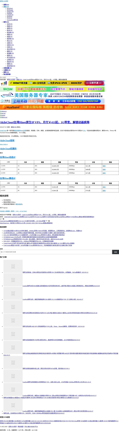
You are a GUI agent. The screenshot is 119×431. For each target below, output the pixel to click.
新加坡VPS (10, 32)
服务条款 (19, 204)
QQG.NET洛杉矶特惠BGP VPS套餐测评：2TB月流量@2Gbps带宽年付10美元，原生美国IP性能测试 (34, 235)
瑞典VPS (9, 64)
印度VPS (9, 47)
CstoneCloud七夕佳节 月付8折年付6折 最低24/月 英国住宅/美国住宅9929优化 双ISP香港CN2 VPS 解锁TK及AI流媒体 (38, 243)
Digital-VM (10, 11)
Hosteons (9, 18)
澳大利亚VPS (11, 49)
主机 (24, 130)
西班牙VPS (10, 61)
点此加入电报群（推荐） (7, 211)
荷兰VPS (9, 41)
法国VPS (9, 43)
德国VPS (9, 34)
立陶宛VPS (10, 59)
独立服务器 (95, 421)
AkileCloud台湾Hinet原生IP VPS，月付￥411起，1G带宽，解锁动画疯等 (44, 122)
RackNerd (10, 8)
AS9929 (47, 423)
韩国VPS (9, 26)
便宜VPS (19, 79)
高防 (27, 423)
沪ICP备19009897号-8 (31, 426)
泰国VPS (9, 55)
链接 (104, 166)
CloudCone (10, 14)
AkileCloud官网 (7, 140)
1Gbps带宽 (78, 421)
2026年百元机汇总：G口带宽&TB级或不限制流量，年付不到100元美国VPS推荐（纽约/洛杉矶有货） (34, 233)
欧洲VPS (9, 30)
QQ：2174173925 (21, 211)
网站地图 (20, 426)
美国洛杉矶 (59, 421)
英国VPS (9, 36)
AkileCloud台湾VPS (30, 217)
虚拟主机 (11, 423)
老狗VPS (4, 421)
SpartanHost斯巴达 (12, 20)
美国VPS (9, 28)
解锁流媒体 (17, 130)
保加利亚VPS (11, 66)
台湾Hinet (4, 157)
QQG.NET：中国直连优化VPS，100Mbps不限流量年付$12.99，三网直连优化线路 (28, 241)
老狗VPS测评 (4, 1)
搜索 (1, 249)
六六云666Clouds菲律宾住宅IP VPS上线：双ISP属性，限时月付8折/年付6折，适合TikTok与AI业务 (33, 239)
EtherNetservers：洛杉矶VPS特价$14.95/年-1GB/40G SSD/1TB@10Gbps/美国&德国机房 (26, 223)
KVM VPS (69, 421)
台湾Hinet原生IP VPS (67, 217)
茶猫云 (3, 423)
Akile (5, 217)
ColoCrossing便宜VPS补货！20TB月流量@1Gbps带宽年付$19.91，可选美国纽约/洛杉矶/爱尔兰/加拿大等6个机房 (37, 245)
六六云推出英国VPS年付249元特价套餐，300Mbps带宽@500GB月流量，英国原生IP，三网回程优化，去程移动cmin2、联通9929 (42, 231)
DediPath (9, 13)
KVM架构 (20, 423)
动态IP (12, 157)
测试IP (21, 421)
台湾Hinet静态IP (8, 178)
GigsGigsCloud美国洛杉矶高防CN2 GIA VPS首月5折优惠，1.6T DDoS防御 (22, 221)
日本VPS (9, 24)
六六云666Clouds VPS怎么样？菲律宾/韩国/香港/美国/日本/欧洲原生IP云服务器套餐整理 (30, 237)
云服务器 (29, 421)
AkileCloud (3, 130)
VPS (84, 130)
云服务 (86, 421)
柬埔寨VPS (10, 53)
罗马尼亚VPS (11, 57)
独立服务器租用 (36, 423)
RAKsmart (10, 10)
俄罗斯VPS (10, 38)
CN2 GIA (38, 421)
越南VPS (9, 51)
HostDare (9, 16)
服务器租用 (113, 421)
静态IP (92, 217)
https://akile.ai (4, 144)
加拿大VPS (10, 45)
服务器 (13, 421)
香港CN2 (104, 421)
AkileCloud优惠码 (8, 149)
